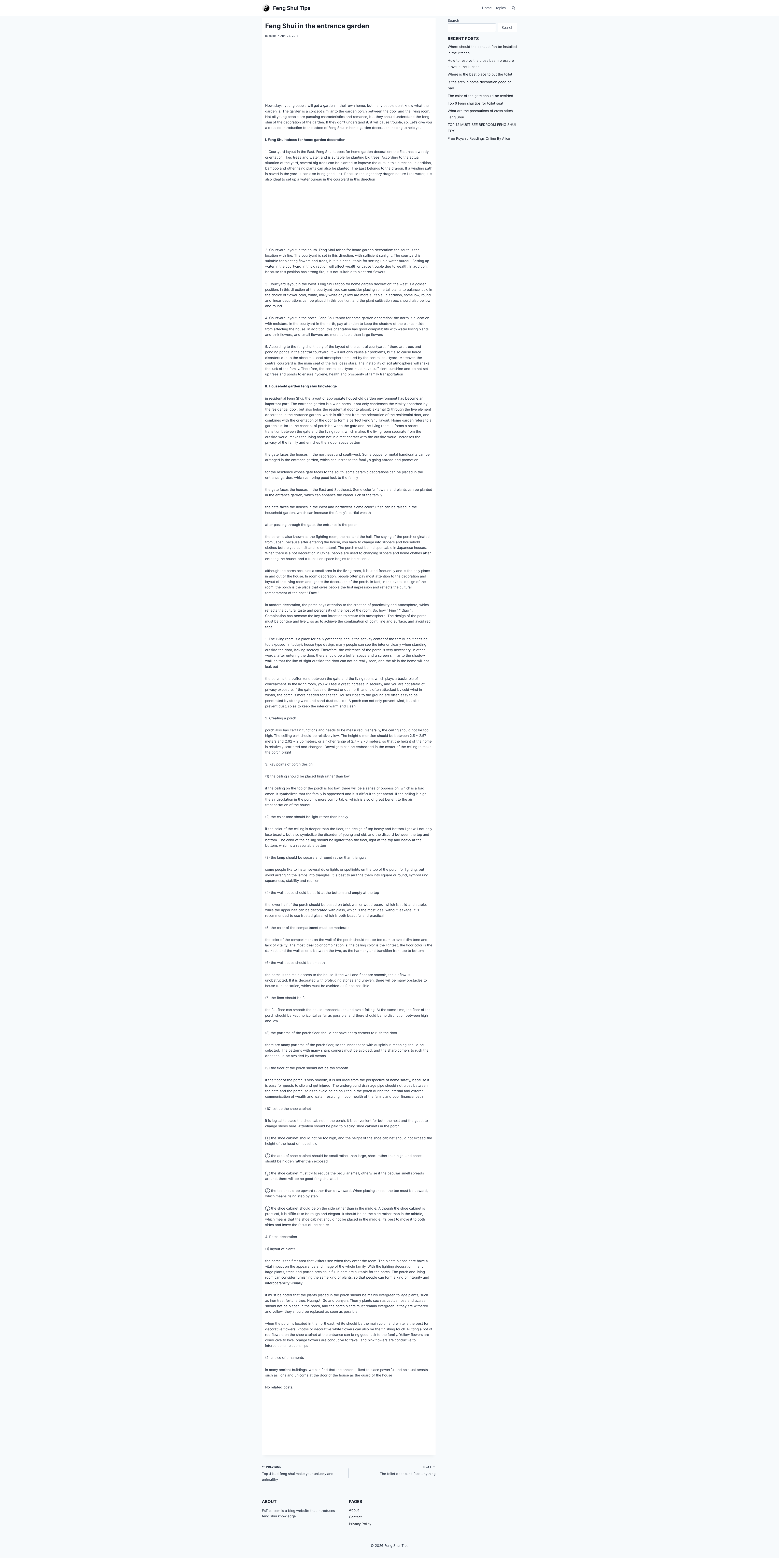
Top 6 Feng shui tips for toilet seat (475, 103)
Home (487, 8)
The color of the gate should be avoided (480, 96)
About (354, 1510)
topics (501, 8)
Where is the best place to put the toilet (480, 74)
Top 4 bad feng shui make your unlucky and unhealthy (298, 1473)
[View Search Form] (513, 8)
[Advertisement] (348, 72)
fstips (272, 35)
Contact (355, 1517)
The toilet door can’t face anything (408, 1470)
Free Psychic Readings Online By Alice (479, 138)
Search (453, 20)
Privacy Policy (360, 1524)
